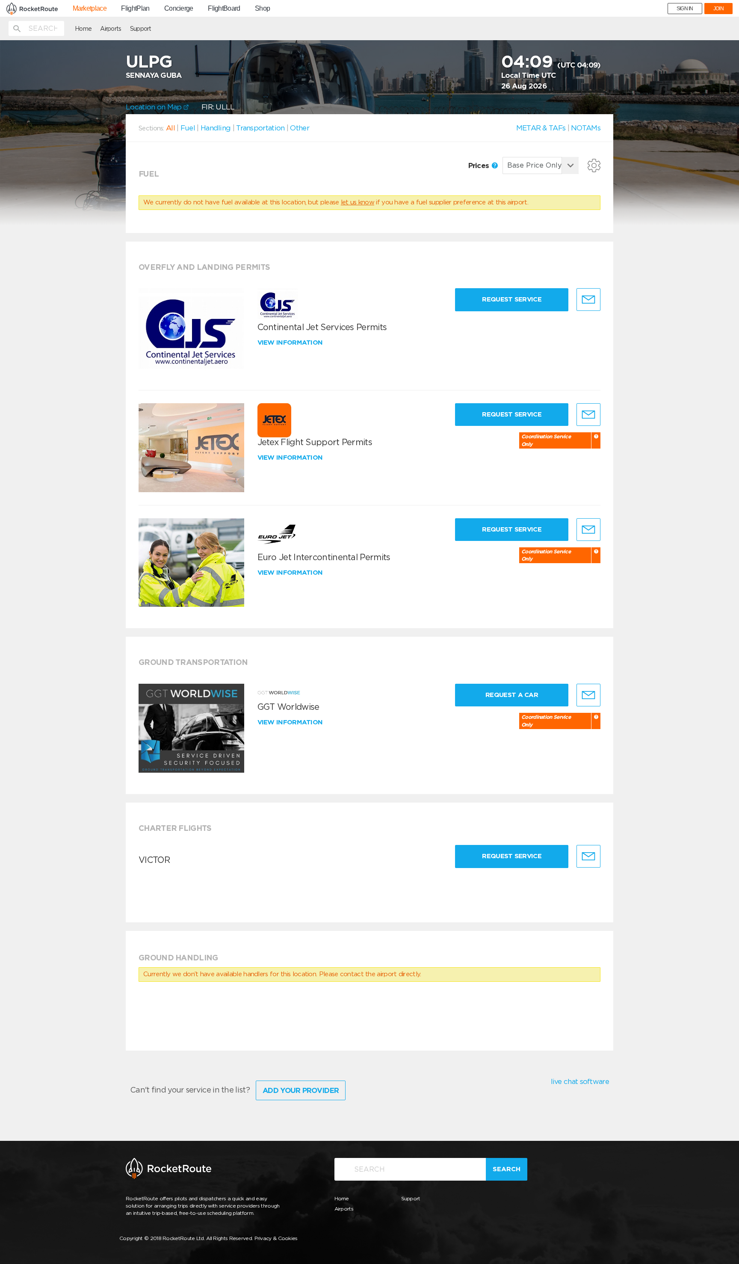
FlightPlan (135, 8)
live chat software (580, 1081)
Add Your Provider (301, 1090)
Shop (262, 8)
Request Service (511, 299)
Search (506, 1169)
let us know (357, 202)
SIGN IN (685, 9)
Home (83, 28)
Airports (110, 28)
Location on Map (154, 107)
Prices (479, 165)
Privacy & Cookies (276, 1238)
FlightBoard (224, 8)
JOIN (718, 9)
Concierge (178, 8)
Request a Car (511, 695)
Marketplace (89, 8)
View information (291, 342)
